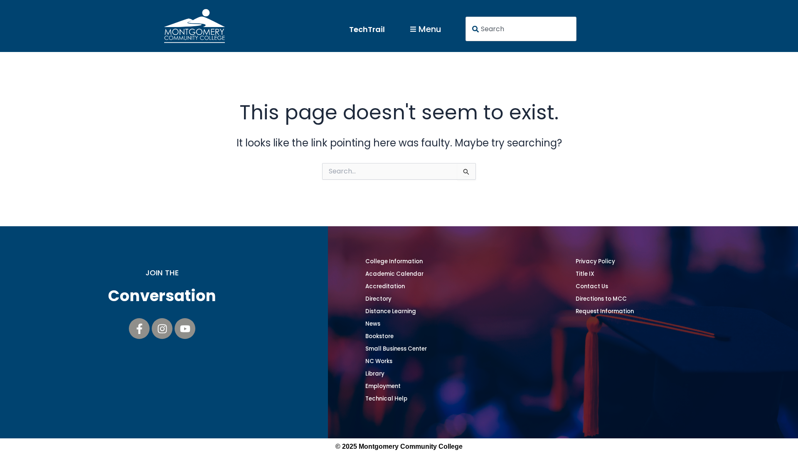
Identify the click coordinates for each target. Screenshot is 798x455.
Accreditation (385, 286)
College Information (394, 261)
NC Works (378, 361)
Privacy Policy (595, 261)
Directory (378, 299)
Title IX (585, 274)
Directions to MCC (601, 299)
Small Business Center (396, 349)
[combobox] (521, 29)
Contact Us (592, 286)
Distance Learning (390, 311)
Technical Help (386, 399)
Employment (383, 386)
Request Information (605, 311)
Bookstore (379, 336)
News (372, 324)
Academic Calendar (394, 274)
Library (374, 374)
